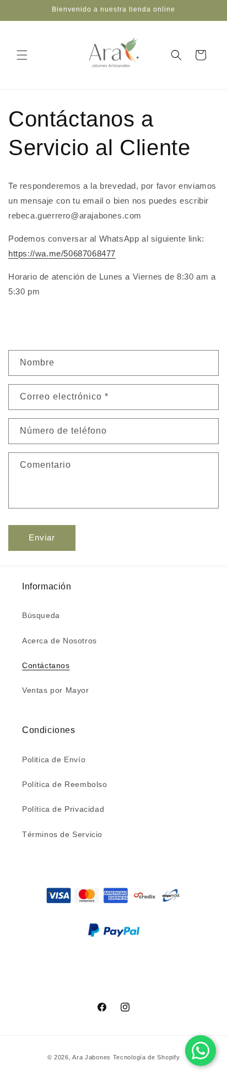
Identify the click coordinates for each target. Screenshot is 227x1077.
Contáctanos (46, 665)
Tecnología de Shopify (146, 1057)
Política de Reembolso (64, 784)
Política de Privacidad (63, 809)
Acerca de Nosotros (59, 640)
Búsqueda (41, 615)
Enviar (42, 537)
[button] (22, 55)
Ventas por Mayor (55, 690)
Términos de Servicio (62, 834)
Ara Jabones (92, 1057)
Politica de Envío (53, 759)
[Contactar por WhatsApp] (200, 1050)
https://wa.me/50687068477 (62, 253)
